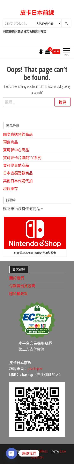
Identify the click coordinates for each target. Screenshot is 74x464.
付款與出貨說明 (22, 285)
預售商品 (10, 142)
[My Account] (41, 51)
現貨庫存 (10, 188)
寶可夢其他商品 (16, 165)
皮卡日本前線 (37, 12)
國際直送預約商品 (18, 134)
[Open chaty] (11, 453)
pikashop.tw (35, 368)
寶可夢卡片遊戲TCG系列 (22, 157)
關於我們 (16, 278)
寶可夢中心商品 (16, 149)
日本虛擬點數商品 (18, 173)
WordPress (41, 451)
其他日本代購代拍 (18, 180)
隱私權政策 (18, 293)
